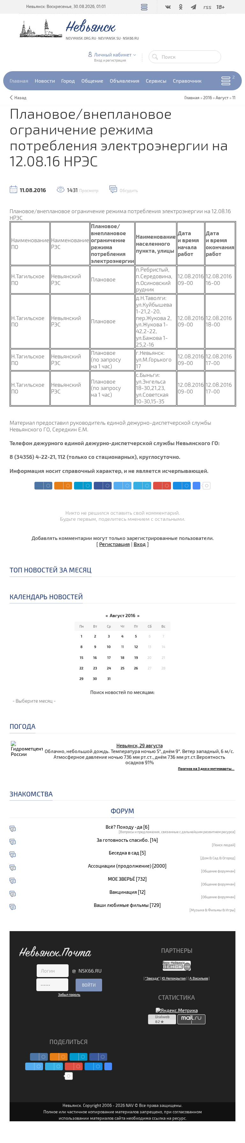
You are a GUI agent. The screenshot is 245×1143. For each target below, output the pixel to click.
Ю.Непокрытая (174, 978)
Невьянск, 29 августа (139, 745)
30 (95, 678)
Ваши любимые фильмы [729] (127, 905)
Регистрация (114, 544)
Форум (122, 811)
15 (81, 657)
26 (136, 668)
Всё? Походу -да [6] (127, 827)
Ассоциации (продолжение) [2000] (127, 866)
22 (81, 668)
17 (109, 657)
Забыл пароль (69, 994)
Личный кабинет (112, 54)
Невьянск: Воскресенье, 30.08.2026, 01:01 (66, 6)
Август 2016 (122, 615)
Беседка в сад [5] (127, 852)
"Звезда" (152, 978)
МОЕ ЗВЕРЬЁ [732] (127, 879)
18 (122, 657)
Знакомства (31, 794)
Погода (22, 726)
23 (95, 668)
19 (136, 657)
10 (109, 647)
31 (109, 678)
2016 (207, 97)
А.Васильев (198, 978)
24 (109, 668)
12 (136, 647)
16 (95, 657)
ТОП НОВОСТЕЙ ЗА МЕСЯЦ (51, 570)
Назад (20, 97)
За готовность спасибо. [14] (127, 840)
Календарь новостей (46, 597)
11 (233, 97)
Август (222, 97)
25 (122, 668)
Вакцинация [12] (127, 892)
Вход (140, 544)
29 (81, 678)
